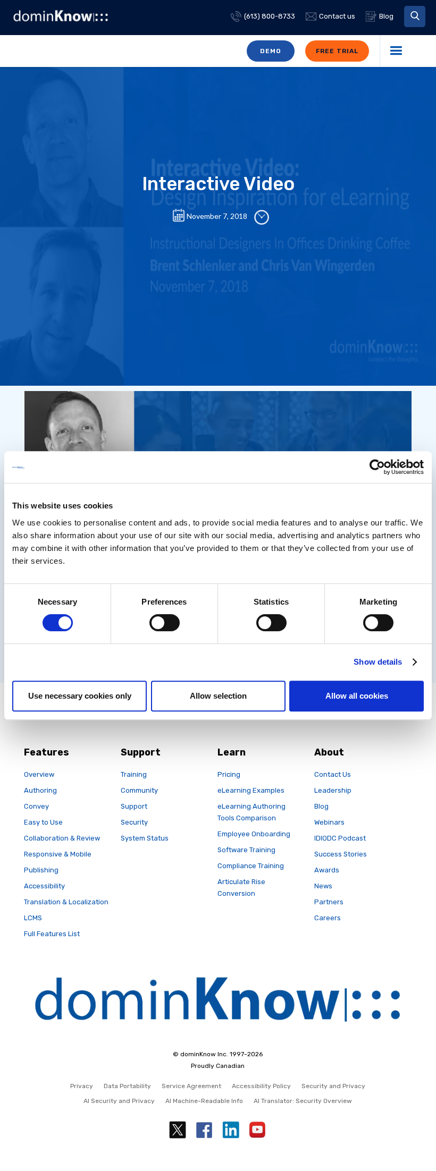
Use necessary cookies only (79, 695)
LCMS (33, 918)
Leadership (332, 790)
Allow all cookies (356, 695)
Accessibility (44, 886)
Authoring (40, 790)
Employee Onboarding (253, 834)
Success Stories (340, 854)
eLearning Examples (250, 790)
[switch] (164, 622)
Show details (378, 661)
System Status (145, 838)
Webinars (329, 822)
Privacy (81, 1086)
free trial (337, 51)
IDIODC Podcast (340, 838)
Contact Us (332, 774)
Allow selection (218, 695)
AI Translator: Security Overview (303, 1101)
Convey (36, 806)
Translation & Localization (66, 902)
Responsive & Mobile (57, 854)
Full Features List (52, 934)
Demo (270, 51)
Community (139, 790)
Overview (39, 774)
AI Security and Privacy (119, 1101)
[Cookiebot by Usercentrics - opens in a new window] (377, 467)
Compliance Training (250, 866)
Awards (326, 870)
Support (134, 806)
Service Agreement (191, 1086)
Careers (327, 918)
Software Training (246, 850)
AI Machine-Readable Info (204, 1101)
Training (134, 774)
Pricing (228, 774)
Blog (321, 806)
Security (134, 822)
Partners (328, 902)
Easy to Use (43, 822)
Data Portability (127, 1086)
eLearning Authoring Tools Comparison (251, 812)
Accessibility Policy (261, 1086)
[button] (414, 16)
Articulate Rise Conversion (241, 887)
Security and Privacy (333, 1086)
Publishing (41, 870)
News (323, 886)
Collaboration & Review (62, 838)
